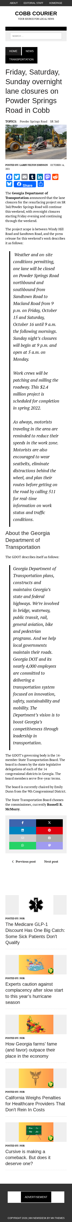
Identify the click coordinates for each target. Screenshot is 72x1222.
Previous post (26, 861)
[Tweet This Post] (49, 823)
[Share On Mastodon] (49, 845)
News (30, 51)
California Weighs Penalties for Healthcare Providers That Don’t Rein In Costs (35, 1103)
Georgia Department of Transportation (26, 195)
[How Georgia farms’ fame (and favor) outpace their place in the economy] (36, 1031)
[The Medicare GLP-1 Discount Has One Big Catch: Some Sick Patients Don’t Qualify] (36, 912)
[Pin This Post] (49, 830)
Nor (22, 918)
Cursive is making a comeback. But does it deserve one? (27, 1157)
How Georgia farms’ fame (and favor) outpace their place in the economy (31, 1049)
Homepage (55, 3)
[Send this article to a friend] (22, 838)
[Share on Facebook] (22, 823)
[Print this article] (49, 838)
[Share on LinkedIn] (22, 830)
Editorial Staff (33, 3)
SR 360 (54, 121)
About (14, 3)
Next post (51, 861)
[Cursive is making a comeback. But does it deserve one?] (36, 1139)
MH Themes (58, 1218)
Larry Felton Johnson (34, 165)
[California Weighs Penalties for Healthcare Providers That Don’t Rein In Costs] (36, 1085)
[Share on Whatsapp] (22, 845)
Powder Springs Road (33, 121)
